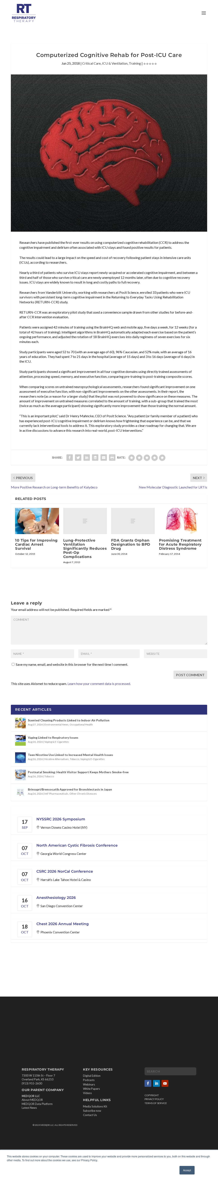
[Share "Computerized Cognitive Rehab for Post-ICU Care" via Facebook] (69, 457)
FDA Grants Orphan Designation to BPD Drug (130, 544)
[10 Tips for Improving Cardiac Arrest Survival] (37, 521)
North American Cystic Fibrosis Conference (77, 845)
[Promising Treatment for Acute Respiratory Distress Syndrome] (181, 521)
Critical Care (91, 63)
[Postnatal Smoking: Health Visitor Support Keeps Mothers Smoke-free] (20, 775)
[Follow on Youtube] (165, 1083)
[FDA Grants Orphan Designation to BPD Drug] (133, 521)
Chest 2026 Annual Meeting (62, 924)
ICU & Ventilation (115, 63)
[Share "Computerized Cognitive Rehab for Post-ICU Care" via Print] (112, 457)
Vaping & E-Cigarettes (56, 741)
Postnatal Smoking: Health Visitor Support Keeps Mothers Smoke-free (78, 772)
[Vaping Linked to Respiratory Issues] (20, 740)
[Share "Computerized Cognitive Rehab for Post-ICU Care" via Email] (103, 457)
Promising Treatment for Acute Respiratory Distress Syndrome (180, 544)
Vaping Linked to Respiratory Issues (53, 737)
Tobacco (74, 759)
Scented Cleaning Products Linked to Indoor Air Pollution (68, 720)
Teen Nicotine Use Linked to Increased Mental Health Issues (70, 755)
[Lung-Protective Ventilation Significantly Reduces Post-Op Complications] (85, 521)
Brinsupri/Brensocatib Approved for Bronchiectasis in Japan (70, 789)
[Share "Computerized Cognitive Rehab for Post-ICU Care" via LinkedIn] (86, 457)
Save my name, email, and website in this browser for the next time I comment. (72, 664)
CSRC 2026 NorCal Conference (64, 871)
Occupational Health (81, 724)
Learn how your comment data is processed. (99, 684)
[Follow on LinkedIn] (156, 1083)
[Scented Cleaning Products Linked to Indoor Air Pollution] (20, 723)
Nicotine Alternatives (56, 759)
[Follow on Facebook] (148, 1083)
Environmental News (56, 724)
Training (135, 63)
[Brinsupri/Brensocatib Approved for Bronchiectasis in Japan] (20, 792)
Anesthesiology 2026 (56, 897)
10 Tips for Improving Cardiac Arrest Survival (36, 544)
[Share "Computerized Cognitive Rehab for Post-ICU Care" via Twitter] (78, 457)
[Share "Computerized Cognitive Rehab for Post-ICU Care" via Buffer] (95, 457)
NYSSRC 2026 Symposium (60, 819)
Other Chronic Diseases (83, 793)
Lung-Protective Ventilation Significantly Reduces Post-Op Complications (85, 548)
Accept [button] (187, 1170)
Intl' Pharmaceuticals (56, 793)
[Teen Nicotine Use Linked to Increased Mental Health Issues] (20, 757)
